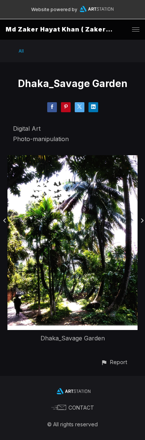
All (21, 51)
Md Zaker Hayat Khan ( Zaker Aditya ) (70, 29)
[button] (114, 362)
